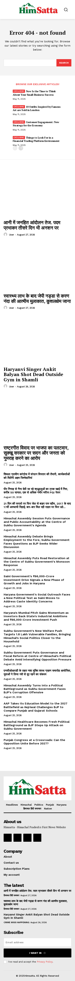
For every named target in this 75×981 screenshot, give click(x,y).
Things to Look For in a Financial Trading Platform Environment (36, 139)
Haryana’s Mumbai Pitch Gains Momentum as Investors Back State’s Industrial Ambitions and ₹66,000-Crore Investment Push (36, 616)
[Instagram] (17, 838)
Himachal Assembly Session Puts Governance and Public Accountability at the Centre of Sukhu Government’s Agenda (37, 522)
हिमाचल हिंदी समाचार (11, 895)
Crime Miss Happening (16, 922)
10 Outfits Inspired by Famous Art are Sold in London (36, 108)
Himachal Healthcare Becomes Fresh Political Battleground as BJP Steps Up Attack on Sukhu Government (37, 725)
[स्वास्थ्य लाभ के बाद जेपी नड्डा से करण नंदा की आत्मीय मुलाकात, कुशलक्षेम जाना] (37, 266)
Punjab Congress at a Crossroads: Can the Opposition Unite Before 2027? (34, 741)
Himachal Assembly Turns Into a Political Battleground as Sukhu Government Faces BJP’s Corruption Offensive (35, 689)
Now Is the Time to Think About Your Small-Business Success (34, 92)
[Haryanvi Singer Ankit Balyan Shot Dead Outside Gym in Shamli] (37, 339)
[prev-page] (15, 148)
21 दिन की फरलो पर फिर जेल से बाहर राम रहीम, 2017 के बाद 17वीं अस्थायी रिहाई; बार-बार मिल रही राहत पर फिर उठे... (37, 505)
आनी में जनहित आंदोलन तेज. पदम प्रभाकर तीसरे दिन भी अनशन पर (32, 225)
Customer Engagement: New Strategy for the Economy (36, 123)
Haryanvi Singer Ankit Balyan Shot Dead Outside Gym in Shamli (33, 374)
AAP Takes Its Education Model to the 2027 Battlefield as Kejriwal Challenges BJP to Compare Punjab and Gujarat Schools (35, 707)
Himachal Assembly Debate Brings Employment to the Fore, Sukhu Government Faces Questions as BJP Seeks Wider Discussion (37, 542)
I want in (35, 953)
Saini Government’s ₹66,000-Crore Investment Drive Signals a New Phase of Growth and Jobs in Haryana (34, 579)
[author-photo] (6, 235)
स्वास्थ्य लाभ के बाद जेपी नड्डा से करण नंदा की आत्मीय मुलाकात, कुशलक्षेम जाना (37, 298)
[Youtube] (37, 838)
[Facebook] (8, 838)
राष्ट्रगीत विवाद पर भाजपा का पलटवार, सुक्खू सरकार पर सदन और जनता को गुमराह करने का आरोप (36, 452)
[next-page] (21, 148)
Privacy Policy (44, 961)
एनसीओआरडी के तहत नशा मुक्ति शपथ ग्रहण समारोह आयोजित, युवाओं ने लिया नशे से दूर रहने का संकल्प (37, 672)
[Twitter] (27, 838)
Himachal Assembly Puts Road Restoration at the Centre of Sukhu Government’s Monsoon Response (37, 561)
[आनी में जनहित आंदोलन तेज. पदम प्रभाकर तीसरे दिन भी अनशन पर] (37, 192)
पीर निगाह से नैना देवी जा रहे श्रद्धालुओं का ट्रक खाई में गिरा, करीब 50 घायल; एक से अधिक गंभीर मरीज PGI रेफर (36, 490)
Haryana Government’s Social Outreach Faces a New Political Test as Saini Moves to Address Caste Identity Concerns (37, 598)
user (11, 234)
